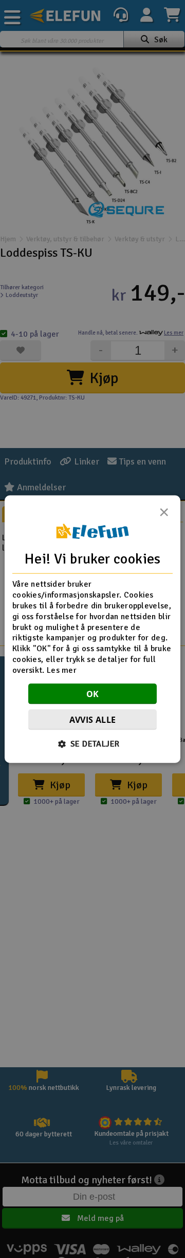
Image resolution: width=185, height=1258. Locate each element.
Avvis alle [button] (92, 719)
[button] (93, 743)
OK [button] (92, 693)
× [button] (164, 515)
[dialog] (92, 629)
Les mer (62, 670)
